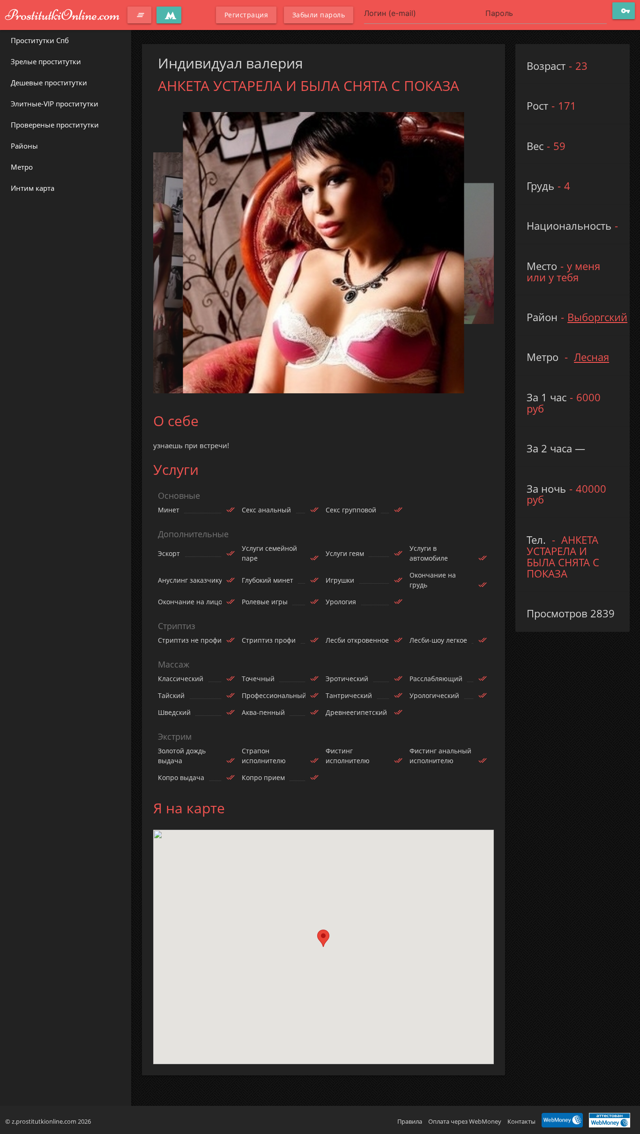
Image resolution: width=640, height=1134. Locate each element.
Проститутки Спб (40, 40)
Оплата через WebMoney (464, 1121)
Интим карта (32, 188)
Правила (409, 1121)
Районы (24, 145)
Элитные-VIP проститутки (54, 103)
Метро (22, 167)
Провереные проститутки (55, 124)
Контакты (521, 1121)
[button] (323, 938)
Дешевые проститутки (49, 82)
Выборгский (597, 317)
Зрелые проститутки (46, 61)
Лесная (591, 357)
